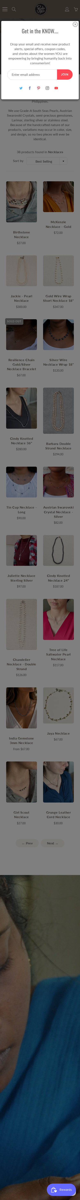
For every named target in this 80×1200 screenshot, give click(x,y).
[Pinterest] (38, 88)
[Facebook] (29, 88)
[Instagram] (47, 88)
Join (65, 74)
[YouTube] (56, 88)
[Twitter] (21, 88)
